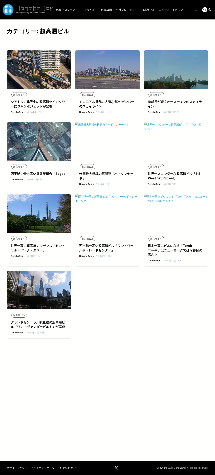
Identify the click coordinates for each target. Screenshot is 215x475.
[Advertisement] (107, 407)
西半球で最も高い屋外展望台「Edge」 (39, 174)
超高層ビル (19, 94)
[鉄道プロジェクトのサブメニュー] (79, 10)
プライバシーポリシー (44, 467)
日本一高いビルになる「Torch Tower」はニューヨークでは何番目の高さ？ (175, 250)
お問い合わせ (68, 467)
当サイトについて (17, 467)
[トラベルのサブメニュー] (96, 10)
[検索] (196, 9)
